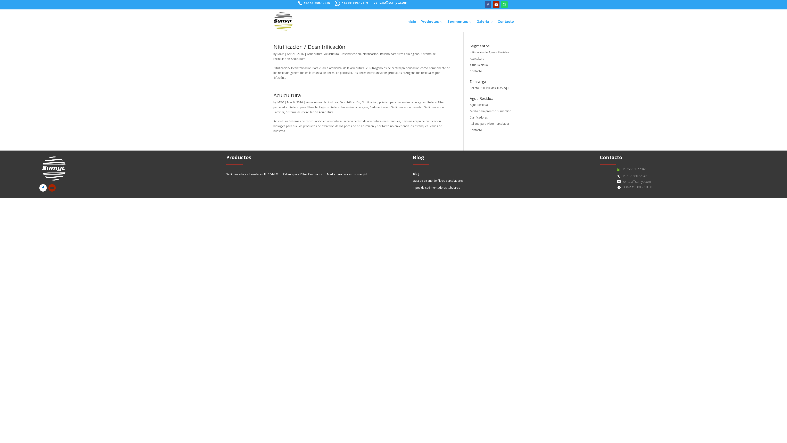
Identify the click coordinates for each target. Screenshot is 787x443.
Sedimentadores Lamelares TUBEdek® (252, 174)
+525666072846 (634, 169)
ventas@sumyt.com (636, 181)
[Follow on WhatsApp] (504, 4)
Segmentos (457, 22)
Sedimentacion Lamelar (407, 107)
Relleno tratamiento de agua (349, 107)
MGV (280, 54)
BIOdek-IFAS (494, 88)
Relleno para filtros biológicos (399, 54)
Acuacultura (315, 54)
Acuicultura (331, 54)
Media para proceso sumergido (490, 111)
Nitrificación (370, 54)
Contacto (506, 22)
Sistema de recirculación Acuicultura (309, 112)
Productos (430, 22)
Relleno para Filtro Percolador (489, 124)
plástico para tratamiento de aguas (402, 102)
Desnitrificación (350, 54)
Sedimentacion (380, 107)
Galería (483, 22)
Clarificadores (479, 117)
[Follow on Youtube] (496, 4)
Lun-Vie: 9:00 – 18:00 (637, 187)
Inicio (411, 22)
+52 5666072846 (634, 176)
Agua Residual (479, 65)
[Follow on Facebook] (488, 4)
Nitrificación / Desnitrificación (309, 46)
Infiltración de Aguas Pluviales (489, 52)
